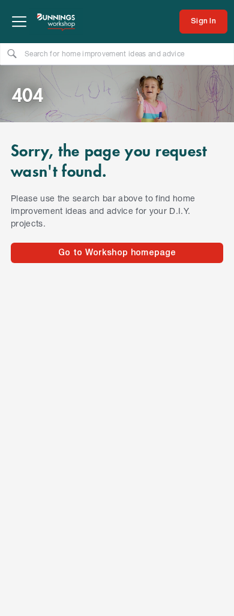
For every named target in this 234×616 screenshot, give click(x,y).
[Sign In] (203, 22)
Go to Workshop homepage (117, 253)
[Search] (12, 53)
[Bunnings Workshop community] (56, 22)
